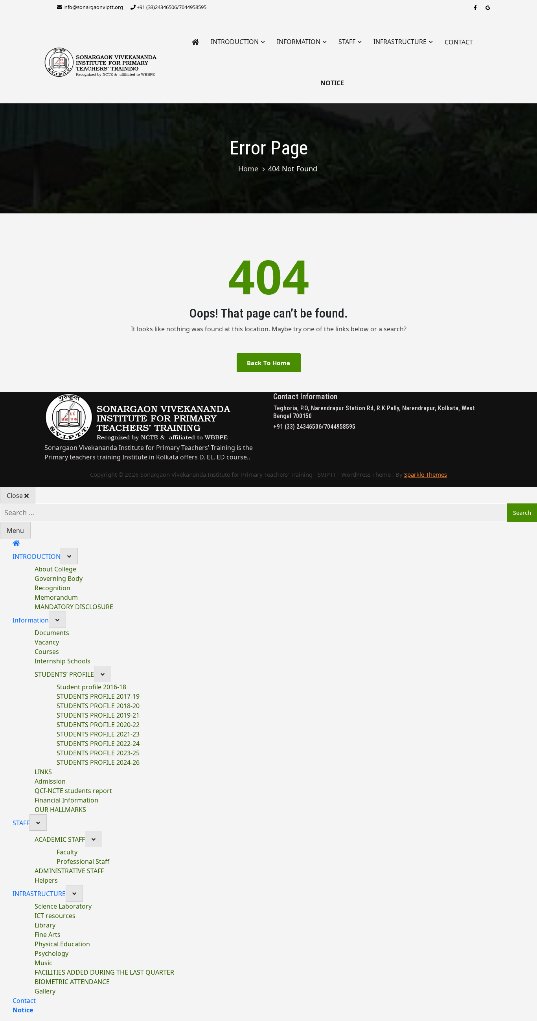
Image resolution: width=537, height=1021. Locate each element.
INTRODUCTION (235, 41)
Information (298, 41)
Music (43, 963)
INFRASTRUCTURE (400, 41)
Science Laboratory (63, 906)
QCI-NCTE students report (73, 790)
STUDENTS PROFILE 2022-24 (98, 743)
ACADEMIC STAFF (60, 839)
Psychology (51, 953)
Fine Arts (48, 934)
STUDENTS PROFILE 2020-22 (98, 724)
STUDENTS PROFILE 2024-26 (98, 762)
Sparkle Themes (425, 474)
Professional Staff (83, 861)
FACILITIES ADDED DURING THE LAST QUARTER (104, 972)
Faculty (67, 852)
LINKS (43, 772)
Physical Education (62, 944)
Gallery (45, 991)
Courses (47, 651)
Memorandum (56, 597)
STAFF (346, 41)
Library (45, 925)
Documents (52, 632)
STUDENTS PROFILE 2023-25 (98, 753)
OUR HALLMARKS (60, 809)
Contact (459, 42)
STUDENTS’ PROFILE (64, 674)
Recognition (52, 588)
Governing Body (59, 578)
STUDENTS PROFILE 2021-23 (98, 734)
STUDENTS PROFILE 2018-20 (98, 705)
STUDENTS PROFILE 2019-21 (98, 715)
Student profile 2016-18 (91, 687)
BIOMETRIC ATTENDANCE (72, 981)
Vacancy (47, 642)
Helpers (46, 880)
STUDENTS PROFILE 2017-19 (98, 696)
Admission (50, 781)
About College (55, 569)
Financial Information (66, 800)
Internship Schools (62, 661)
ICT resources (55, 915)
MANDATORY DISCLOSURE (74, 606)
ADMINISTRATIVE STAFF (69, 871)
